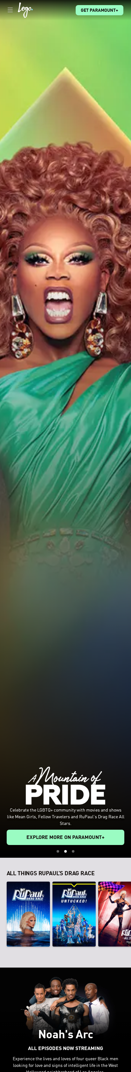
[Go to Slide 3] (73, 851)
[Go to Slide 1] (58, 851)
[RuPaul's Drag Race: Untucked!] (74, 914)
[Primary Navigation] (10, 10)
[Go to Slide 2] (65, 851)
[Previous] (3, 914)
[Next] (127, 914)
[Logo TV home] (25, 10)
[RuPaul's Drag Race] (28, 914)
